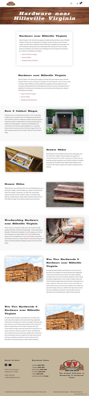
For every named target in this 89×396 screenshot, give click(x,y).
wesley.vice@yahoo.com (12, 377)
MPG (85, 394)
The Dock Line (41, 392)
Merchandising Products (61, 392)
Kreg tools (32, 238)
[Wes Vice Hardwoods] (10, 3)
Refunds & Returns (76, 392)
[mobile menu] (71, 3)
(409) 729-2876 (10, 375)
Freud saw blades (28, 236)
